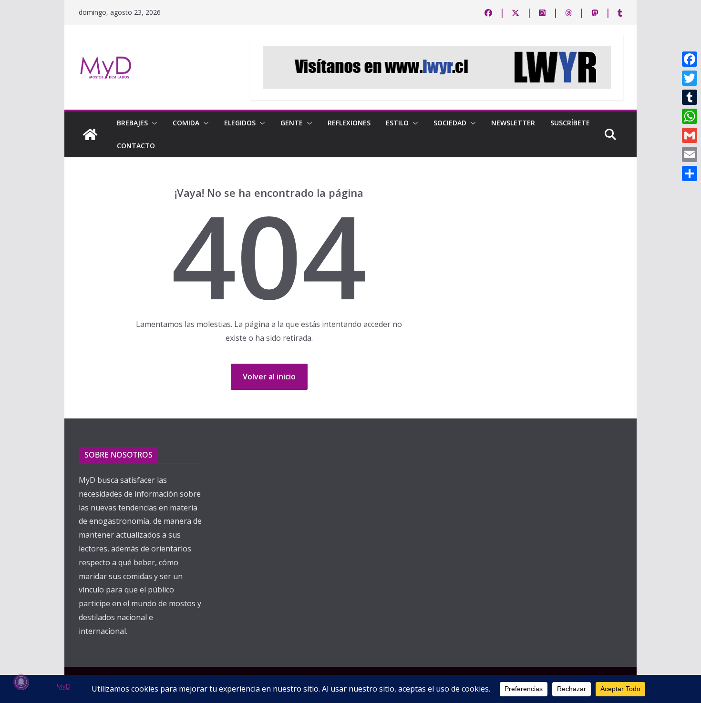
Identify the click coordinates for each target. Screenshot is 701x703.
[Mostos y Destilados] (90, 134)
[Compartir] (689, 173)
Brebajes (132, 122)
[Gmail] (689, 135)
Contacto (136, 145)
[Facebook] (689, 59)
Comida (186, 122)
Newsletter (513, 122)
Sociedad (449, 122)
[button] (152, 123)
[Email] (689, 154)
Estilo (397, 122)
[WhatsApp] (689, 116)
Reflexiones (349, 122)
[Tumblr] (689, 97)
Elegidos (240, 122)
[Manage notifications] (21, 682)
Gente (291, 122)
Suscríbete (570, 122)
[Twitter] (689, 78)
